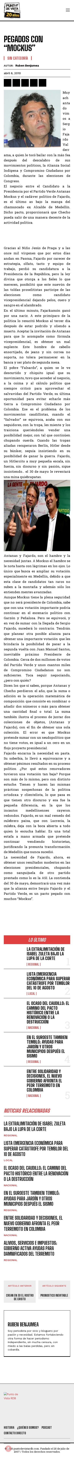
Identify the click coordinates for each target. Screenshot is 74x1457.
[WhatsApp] (34, 83)
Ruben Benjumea (27, 65)
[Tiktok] (28, 1418)
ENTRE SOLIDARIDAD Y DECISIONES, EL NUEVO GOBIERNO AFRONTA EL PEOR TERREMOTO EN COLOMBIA (44, 1081)
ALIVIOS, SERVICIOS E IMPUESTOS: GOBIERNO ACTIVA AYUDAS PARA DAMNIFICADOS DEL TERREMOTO (30, 1248)
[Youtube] (49, 1418)
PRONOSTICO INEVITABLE (54, 1295)
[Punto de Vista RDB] (12, 10)
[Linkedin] (25, 83)
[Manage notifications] (8, 1449)
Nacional (33, 1027)
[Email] (42, 83)
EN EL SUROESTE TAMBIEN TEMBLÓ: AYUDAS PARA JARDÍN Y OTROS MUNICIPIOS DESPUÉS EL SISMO (47, 1046)
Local (31, 993)
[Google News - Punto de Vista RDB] (37, 910)
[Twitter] (18, 1418)
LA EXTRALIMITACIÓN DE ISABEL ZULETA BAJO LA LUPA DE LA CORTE (46, 954)
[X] (16, 83)
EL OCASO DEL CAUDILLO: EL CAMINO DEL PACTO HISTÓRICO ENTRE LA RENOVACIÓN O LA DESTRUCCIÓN (48, 1012)
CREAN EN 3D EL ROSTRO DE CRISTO (20, 1297)
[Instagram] (39, 1418)
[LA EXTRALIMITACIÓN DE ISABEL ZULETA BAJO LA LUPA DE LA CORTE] (14, 956)
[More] (51, 83)
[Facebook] (7, 83)
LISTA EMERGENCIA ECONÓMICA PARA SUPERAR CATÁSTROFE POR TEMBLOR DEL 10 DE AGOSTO (48, 981)
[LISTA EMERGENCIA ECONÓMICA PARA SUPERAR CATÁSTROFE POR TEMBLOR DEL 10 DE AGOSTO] (14, 981)
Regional (33, 964)
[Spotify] (59, 1418)
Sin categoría (17, 58)
